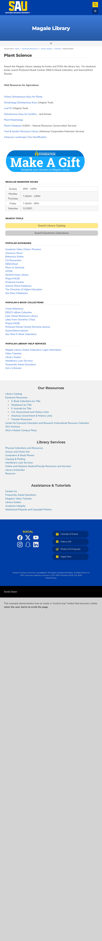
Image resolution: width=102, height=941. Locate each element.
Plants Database (13, 125)
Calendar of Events (69, 534)
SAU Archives (12, 426)
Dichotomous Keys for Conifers (20, 114)
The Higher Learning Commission (60, 573)
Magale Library (51, 28)
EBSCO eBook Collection (18, 312)
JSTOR (8, 271)
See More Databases (16, 293)
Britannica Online (14, 256)
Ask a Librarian (13, 368)
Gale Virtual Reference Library (21, 316)
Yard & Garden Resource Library (21, 131)
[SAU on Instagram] (20, 544)
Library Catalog (13, 394)
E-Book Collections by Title (25, 401)
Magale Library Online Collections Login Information (33, 349)
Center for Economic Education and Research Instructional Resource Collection (47, 423)
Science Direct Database (18, 285)
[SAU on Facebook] (20, 537)
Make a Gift (66, 541)
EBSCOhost (11, 263)
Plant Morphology (13, 119)
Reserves (10, 473)
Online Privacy (51, 578)
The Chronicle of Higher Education (23, 289)
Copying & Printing (15, 459)
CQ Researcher (13, 260)
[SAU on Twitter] (28, 537)
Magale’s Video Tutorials (18, 498)
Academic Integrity (15, 505)
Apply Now (66, 556)
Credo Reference (14, 308)
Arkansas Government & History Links (31, 415)
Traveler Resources (21, 419)
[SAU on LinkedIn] (36, 544)
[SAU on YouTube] (36, 537)
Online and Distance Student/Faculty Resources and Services (38, 466)
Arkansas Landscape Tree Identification (25, 137)
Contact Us (11, 491)
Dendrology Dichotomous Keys (20, 102)
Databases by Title (21, 404)
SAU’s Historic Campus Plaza (21, 430)
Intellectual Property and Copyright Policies (28, 509)
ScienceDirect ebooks (16, 330)
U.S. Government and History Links (30, 412)
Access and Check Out (17, 451)
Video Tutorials (13, 353)
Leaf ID (8, 108)
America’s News (14, 253)
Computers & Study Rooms (19, 455)
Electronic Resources (16, 397)
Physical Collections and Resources (24, 448)
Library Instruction (15, 469)
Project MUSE (12, 278)
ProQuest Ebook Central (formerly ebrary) (27, 326)
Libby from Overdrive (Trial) (20, 319)
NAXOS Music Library (17, 274)
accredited (41, 573)
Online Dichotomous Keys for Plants (23, 96)
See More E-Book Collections (21, 334)
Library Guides (13, 357)
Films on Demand (14, 267)
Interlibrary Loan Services (19, 360)
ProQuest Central (14, 282)
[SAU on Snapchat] (28, 544)
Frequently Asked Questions (20, 364)
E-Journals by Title (21, 408)
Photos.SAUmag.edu (70, 549)
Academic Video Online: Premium (23, 249)
